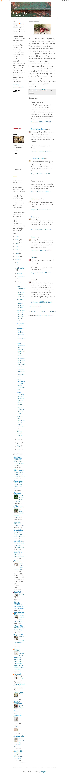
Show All (23, 763)
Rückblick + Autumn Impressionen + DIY (19, 640)
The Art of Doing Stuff (18, 457)
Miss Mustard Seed (18, 470)
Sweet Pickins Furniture (18, 530)
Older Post (52, 311)
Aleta (33, 257)
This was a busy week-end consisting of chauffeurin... (21, 334)
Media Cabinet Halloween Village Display (19, 545)
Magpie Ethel (18, 626)
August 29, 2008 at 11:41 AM (41, 174)
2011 (17, 250)
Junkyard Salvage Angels (21, 678)
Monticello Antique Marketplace (18, 702)
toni (32, 280)
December (20, 263)
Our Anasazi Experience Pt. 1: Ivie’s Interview (19, 606)
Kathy (33, 217)
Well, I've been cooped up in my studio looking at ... (21, 422)
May (19, 446)
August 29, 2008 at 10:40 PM (41, 250)
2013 (17, 243)
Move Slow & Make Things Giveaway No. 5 (19, 474)
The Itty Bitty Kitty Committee (18, 752)
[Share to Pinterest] (33, 93)
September (20, 277)
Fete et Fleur (35, 199)
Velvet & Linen (19, 574)
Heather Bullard (19, 684)
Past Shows (19, 18)
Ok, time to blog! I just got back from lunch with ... (21, 362)
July (18, 439)
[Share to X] (31, 93)
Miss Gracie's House (37, 158)
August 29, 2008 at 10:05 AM (41, 151)
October (20, 273)
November (20, 268)
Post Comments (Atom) (45, 315)
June (19, 443)
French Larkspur (17, 726)
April (19, 449)
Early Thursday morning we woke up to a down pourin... (20, 398)
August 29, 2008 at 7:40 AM (41, 122)
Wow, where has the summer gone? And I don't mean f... (21, 349)
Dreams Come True (18, 635)
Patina (22, 24)
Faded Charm (18, 692)
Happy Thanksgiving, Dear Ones (18, 756)
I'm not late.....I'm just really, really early (19, 742)
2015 (17, 236)
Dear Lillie (17, 522)
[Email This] (29, 93)
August (19, 282)
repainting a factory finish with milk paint (19, 534)
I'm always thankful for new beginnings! (19, 513)
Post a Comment (35, 307)
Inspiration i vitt (18, 716)
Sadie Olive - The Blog (18, 552)
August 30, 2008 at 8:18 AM (41, 273)
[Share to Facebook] (32, 93)
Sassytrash (17, 674)
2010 (17, 253)
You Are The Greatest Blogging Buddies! (20, 303)
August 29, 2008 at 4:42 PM (40, 192)
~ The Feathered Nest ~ (19, 507)
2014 (17, 240)
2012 (17, 246)
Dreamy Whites (16, 650)
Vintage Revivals (17, 602)
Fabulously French (17, 493)
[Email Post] (51, 90)
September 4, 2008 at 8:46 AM (41, 302)
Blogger (43, 772)
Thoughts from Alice (19, 541)
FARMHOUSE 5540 (19, 613)
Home (13, 18)
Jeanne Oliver (18, 481)
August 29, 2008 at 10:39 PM (41, 210)
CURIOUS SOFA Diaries (18, 592)
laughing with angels (19, 736)
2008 (17, 260)
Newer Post (32, 311)
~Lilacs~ (21, 694)
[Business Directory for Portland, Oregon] (15, 177)
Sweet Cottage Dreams (38, 129)
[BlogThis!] (30, 93)
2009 (17, 256)
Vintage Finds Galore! (19, 433)
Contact (16, 18)
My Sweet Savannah (17, 561)
